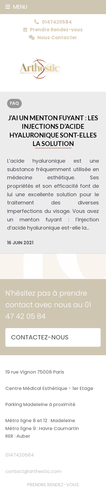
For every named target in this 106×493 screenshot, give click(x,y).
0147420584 (19, 455)
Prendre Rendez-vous (56, 30)
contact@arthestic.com (33, 471)
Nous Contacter (57, 37)
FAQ (14, 103)
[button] (16, 7)
